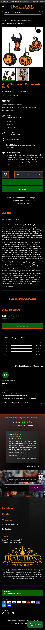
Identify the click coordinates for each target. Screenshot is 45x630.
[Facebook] (3, 613)
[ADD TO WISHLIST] (5, 174)
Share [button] (28, 403)
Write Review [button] (22, 326)
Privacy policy (21, 620)
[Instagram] (12, 613)
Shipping (4, 104)
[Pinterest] (8, 613)
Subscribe (36, 488)
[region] (22, 446)
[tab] (23, 366)
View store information (23, 203)
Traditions (14, 570)
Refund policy (11, 620)
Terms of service (33, 620)
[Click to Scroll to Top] (41, 617)
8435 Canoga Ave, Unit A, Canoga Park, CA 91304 (12, 541)
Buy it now (22, 189)
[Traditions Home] (22, 7)
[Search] (40, 12)
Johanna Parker (9, 91)
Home (4, 20)
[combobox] (22, 12)
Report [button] (24, 403)
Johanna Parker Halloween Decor (21, 20)
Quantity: (17, 170)
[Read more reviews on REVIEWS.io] (33, 466)
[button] (3, 7)
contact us (16, 576)
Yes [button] (19, 403)
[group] (22, 316)
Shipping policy (15, 623)
